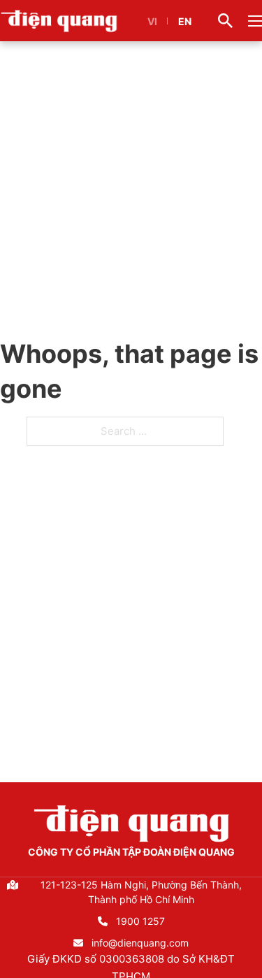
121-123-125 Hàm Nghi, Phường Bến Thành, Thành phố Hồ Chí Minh (141, 892)
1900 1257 (140, 921)
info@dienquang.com (140, 943)
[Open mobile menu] (255, 21)
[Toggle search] (225, 21)
